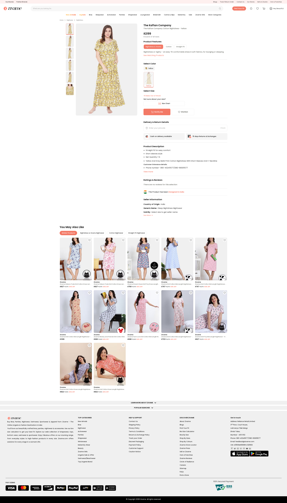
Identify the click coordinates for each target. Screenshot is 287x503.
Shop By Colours (186, 441)
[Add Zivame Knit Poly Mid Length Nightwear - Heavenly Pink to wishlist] (224, 292)
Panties (81, 435)
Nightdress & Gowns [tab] (153, 47)
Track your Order (135, 438)
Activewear (82, 431)
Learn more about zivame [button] (142, 403)
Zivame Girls (82, 451)
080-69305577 (255, 438)
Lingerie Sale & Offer (86, 455)
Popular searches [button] (142, 408)
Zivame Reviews (186, 458)
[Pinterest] (240, 448)
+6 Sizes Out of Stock (152, 96)
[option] (70, 29)
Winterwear (82, 441)
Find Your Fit (184, 428)
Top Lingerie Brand (85, 462)
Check (222, 128)
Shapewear (82, 438)
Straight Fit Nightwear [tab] (136, 233)
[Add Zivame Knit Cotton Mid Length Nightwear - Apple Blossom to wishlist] (89, 292)
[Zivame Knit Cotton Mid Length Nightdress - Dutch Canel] (177, 259)
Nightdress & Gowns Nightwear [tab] (92, 233)
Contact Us (240, 2)
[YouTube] (246, 448)
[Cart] (264, 8)
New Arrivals (82, 421)
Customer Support (136, 448)
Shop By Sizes (185, 438)
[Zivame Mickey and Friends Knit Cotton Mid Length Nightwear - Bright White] (110, 311)
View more (148, 171)
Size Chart (166, 103)
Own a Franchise (276, 2)
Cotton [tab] (169, 47)
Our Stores (250, 2)
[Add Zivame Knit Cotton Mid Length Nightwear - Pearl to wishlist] (191, 292)
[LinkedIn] (249, 448)
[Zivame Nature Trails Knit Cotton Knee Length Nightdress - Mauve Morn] (110, 259)
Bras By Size (184, 435)
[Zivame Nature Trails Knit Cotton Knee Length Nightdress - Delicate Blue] (76, 259)
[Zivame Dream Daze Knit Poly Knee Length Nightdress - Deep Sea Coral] (143, 259)
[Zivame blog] (243, 448)
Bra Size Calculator (187, 431)
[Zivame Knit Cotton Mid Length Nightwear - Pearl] (177, 311)
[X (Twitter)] (234, 448)
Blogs (215, 2)
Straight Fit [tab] (180, 47)
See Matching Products (154, 55)
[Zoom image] (106, 70)
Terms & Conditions (136, 431)
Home (61, 20)
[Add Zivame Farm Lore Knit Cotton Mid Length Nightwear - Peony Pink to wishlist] (157, 292)
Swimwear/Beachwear (86, 458)
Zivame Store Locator (188, 445)
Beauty (80, 448)
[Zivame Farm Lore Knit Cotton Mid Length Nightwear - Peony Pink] (143, 311)
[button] (220, 8)
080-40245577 (242, 438)
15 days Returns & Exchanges (204, 136)
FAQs (182, 472)
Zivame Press (185, 448)
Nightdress (79, 20)
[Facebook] (231, 448)
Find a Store (184, 475)
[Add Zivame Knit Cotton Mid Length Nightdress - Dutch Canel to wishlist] (191, 240)
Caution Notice (135, 451)
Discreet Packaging (136, 441)
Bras (79, 425)
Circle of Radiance (187, 462)
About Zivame (185, 421)
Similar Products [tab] (68, 233)
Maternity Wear (84, 445)
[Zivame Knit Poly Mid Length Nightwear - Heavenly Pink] (211, 311)
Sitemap (183, 468)
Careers (183, 465)
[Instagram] (237, 448)
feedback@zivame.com (244, 441)
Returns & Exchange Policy (139, 435)
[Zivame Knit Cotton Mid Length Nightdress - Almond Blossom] (211, 259)
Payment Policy (135, 445)
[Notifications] (251, 8)
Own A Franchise (186, 455)
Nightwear (70, 20)
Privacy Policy (134, 428)
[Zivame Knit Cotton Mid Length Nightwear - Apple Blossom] (76, 311)
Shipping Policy (134, 425)
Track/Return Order (227, 2)
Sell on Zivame (262, 2)
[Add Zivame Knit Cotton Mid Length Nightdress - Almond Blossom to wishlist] (224, 240)
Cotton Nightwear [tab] (116, 233)
